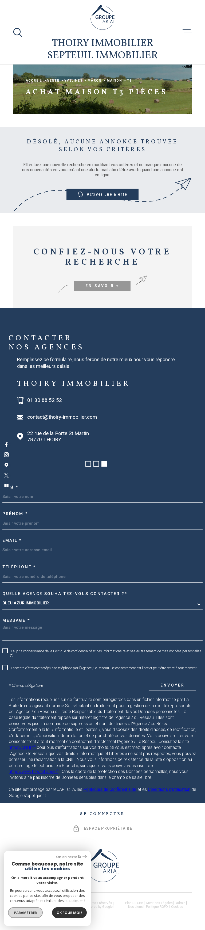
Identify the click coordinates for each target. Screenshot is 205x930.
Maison (114, 80)
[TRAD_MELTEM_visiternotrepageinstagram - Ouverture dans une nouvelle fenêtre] (6, 455)
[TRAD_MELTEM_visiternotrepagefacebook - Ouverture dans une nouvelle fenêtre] (6, 444)
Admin (181, 903)
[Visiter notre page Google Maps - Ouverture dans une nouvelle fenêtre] (6, 465)
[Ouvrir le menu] (187, 32)
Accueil (34, 80)
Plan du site (134, 903)
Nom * (10, 487)
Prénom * (15, 513)
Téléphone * (19, 567)
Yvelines (73, 80)
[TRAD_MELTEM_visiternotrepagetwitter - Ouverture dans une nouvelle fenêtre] (6, 475)
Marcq (94, 80)
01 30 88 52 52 (44, 400)
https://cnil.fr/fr (22, 747)
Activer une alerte (107, 194)
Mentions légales (159, 903)
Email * (12, 540)
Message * (16, 620)
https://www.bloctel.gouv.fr (33, 771)
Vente (53, 80)
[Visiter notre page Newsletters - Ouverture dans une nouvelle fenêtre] (6, 485)
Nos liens (135, 907)
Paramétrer (25, 912)
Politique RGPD (157, 907)
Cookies (177, 906)
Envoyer (172, 685)
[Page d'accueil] (102, 17)
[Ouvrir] (17, 32)
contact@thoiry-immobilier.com (62, 417)
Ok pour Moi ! (69, 912)
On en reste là (68, 857)
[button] (88, 464)
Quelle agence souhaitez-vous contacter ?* (64, 593)
